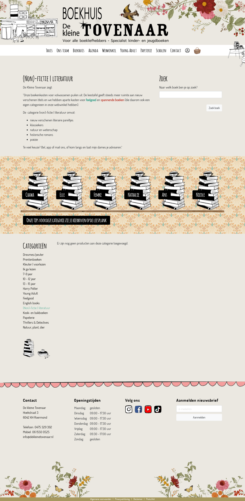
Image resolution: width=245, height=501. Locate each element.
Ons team (63, 50)
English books (31, 303)
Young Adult (128, 50)
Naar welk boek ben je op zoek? (178, 87)
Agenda (93, 50)
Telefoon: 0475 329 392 (37, 427)
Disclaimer (137, 499)
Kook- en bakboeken (35, 313)
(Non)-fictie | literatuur (36, 308)
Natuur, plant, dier (34, 327)
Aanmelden (199, 417)
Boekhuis (78, 50)
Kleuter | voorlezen (34, 264)
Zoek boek (214, 108)
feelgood (91, 100)
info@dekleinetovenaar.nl (38, 437)
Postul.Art (150, 499)
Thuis (49, 50)
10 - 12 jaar (29, 279)
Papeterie (146, 50)
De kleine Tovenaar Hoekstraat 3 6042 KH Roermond (35, 413)
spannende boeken (112, 100)
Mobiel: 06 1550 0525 (36, 432)
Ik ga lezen (29, 269)
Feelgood (28, 298)
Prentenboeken (32, 259)
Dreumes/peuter (33, 254)
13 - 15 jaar (29, 283)
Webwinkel (109, 50)
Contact (175, 50)
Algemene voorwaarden (100, 499)
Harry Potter (30, 288)
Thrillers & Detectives (36, 322)
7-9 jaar (27, 274)
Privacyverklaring (122, 499)
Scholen (161, 50)
